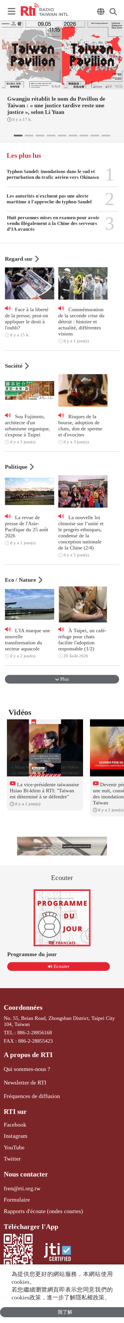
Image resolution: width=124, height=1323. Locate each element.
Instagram (15, 1136)
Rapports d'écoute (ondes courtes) (43, 1211)
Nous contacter (26, 1174)
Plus (64, 679)
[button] (18, 135)
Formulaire (17, 1199)
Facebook (15, 1124)
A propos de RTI (28, 1055)
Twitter (12, 1158)
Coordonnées (23, 1007)
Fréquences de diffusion (32, 1096)
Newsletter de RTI (25, 1082)
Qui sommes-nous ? (27, 1069)
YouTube (14, 1147)
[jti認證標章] (57, 1253)
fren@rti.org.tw (22, 1188)
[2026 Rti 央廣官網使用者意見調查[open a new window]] (62, 846)
